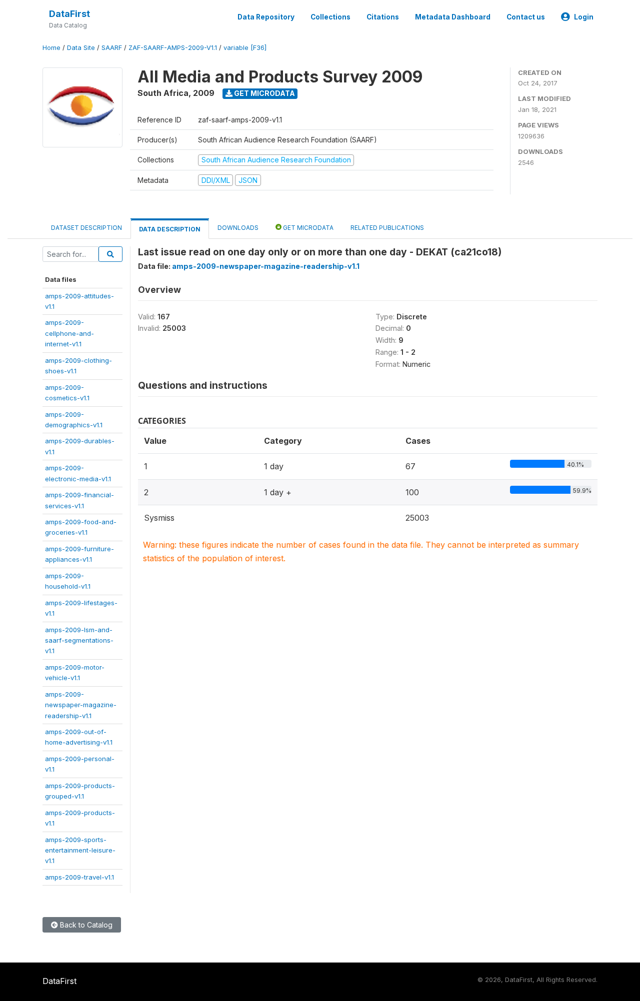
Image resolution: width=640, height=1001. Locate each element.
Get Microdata (263, 93)
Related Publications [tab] (387, 227)
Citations (382, 17)
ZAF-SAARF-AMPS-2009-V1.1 (172, 47)
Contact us (525, 17)
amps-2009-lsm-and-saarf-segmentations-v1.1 (79, 640)
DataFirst (69, 13)
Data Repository (266, 17)
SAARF (112, 47)
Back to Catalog (85, 925)
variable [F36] (245, 47)
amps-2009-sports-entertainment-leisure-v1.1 (80, 850)
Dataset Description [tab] (86, 227)
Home (51, 47)
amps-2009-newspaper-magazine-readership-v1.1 (80, 705)
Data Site (81, 47)
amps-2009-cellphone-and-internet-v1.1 (69, 333)
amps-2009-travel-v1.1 (79, 877)
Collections (330, 17)
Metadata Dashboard (452, 17)
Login (584, 17)
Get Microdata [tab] (308, 227)
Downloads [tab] (238, 227)
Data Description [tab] (169, 229)
